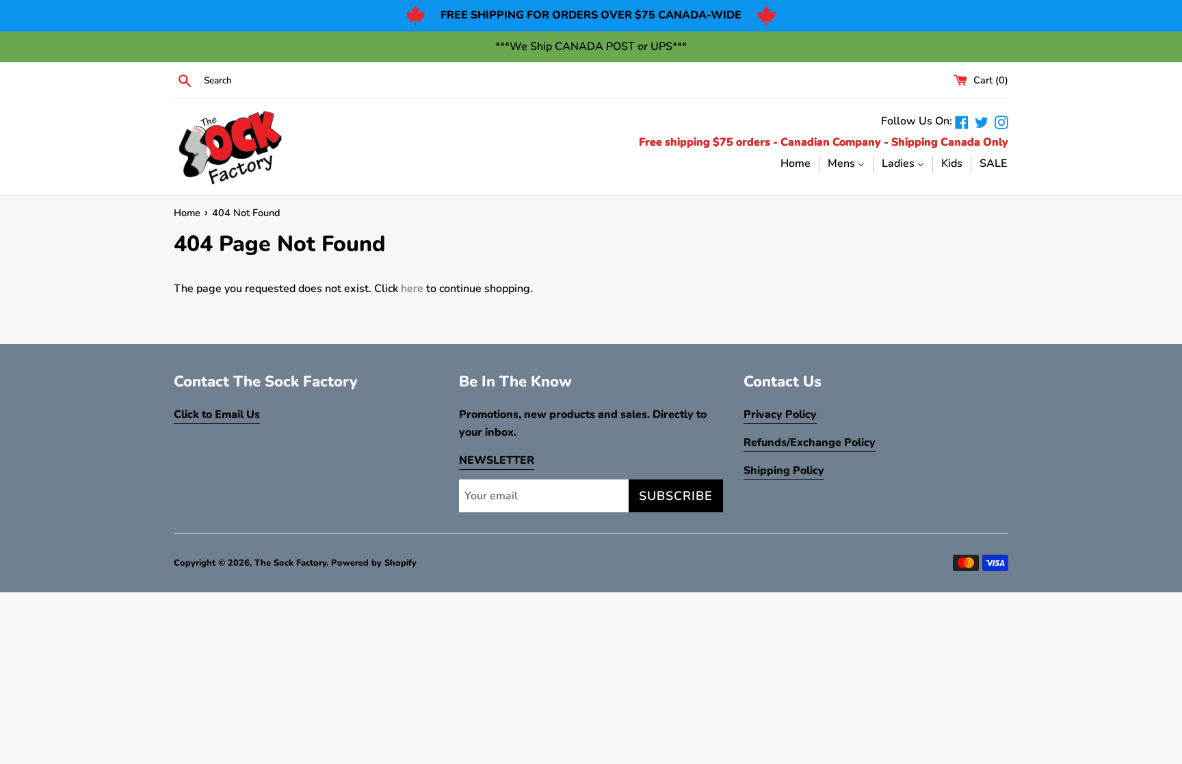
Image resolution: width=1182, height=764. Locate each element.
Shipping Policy (784, 470)
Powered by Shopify (374, 563)
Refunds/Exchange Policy (810, 442)
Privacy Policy (780, 414)
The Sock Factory (290, 563)
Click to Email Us (217, 414)
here (412, 288)
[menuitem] (795, 163)
